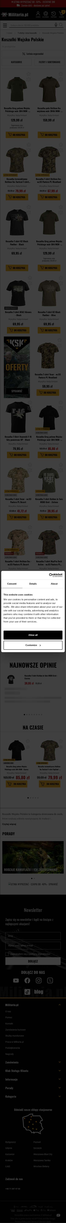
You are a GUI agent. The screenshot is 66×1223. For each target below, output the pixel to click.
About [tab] (54, 583)
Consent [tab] (11, 583)
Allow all (33, 635)
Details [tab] (33, 583)
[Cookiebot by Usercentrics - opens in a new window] (49, 575)
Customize (31, 645)
